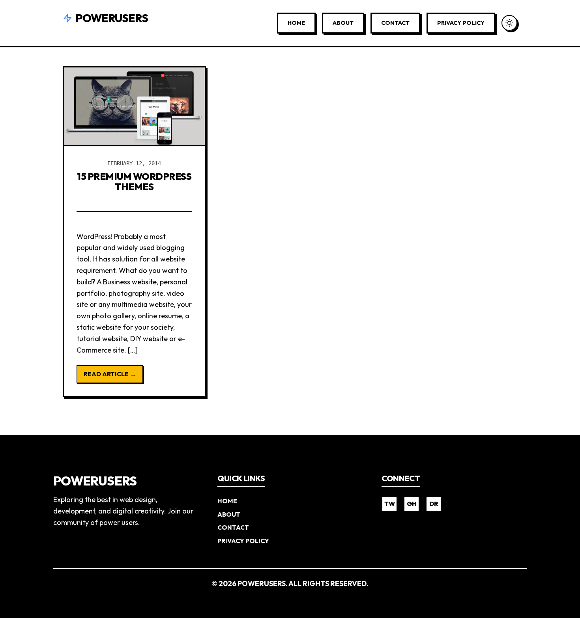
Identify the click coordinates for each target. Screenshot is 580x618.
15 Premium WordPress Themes (134, 181)
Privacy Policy (461, 22)
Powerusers (111, 18)
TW (389, 504)
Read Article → (110, 374)
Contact (395, 22)
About (343, 22)
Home (296, 22)
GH (412, 504)
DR (433, 504)
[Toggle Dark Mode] (509, 23)
